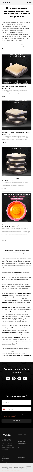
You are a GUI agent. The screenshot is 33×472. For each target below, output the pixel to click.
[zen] (10, 440)
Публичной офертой (11, 416)
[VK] (14, 378)
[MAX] (8, 378)
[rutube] (5, 440)
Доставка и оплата (21, 441)
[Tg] (19, 378)
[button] (27, 2)
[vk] (2, 440)
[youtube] (8, 440)
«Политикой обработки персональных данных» (11, 470)
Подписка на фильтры (22, 443)
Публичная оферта (5, 462)
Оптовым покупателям (22, 445)
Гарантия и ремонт (21, 457)
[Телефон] (25, 378)
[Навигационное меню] (30, 2)
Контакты (20, 439)
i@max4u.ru (18, 384)
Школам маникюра (21, 447)
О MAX (19, 436)
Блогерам (20, 450)
